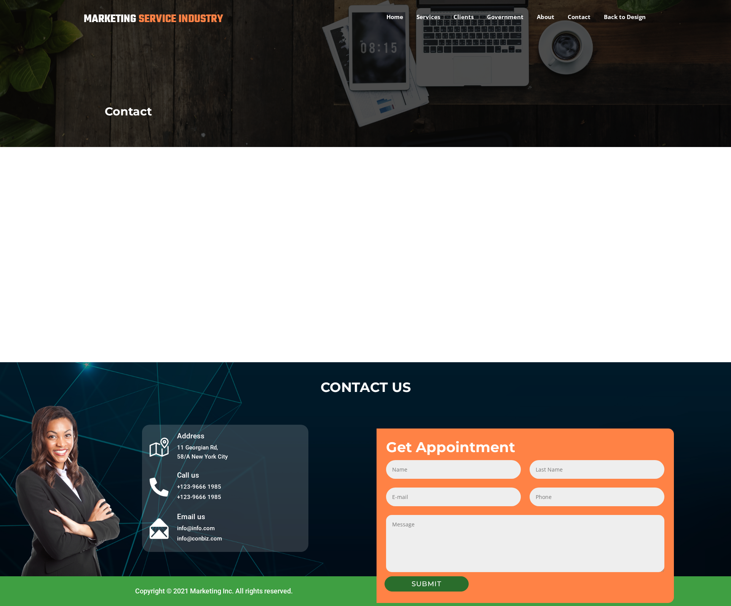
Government (505, 17)
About (545, 17)
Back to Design (625, 17)
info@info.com (196, 528)
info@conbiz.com (199, 538)
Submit (427, 584)
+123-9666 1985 (199, 486)
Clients (463, 17)
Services (428, 17)
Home (394, 17)
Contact (579, 17)
